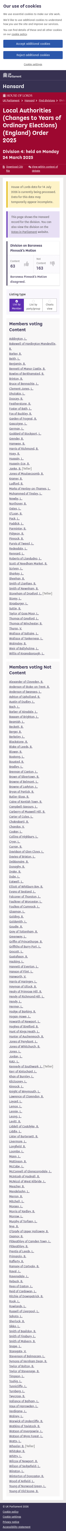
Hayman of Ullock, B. (23, 986)
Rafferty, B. (16, 1261)
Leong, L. (15, 1116)
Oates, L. (15, 508)
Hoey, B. (14, 453)
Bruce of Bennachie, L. (24, 383)
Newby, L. (15, 498)
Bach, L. (14, 707)
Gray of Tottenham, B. (23, 931)
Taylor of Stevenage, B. (24, 1371)
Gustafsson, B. (18, 956)
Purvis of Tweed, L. (21, 543)
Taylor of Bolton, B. (21, 1366)
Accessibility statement (16, 1527)
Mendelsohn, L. (19, 1191)
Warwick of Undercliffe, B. (26, 1421)
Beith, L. (14, 358)
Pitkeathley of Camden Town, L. (30, 1241)
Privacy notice (11, 1522)
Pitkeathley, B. (18, 1246)
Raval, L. (15, 1271)
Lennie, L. (15, 1111)
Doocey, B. (16, 398)
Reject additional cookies (33, 55)
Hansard (13, 86)
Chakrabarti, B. (19, 821)
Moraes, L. (16, 1206)
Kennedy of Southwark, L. (26, 1066)
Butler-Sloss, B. (19, 796)
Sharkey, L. (16, 573)
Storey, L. (15, 598)
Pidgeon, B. (16, 533)
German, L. (16, 428)
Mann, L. (15, 1156)
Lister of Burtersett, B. (23, 1136)
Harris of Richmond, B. (23, 448)
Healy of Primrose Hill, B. (25, 991)
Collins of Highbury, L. (23, 836)
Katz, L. (14, 1061)
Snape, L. (15, 1346)
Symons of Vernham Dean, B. (28, 1361)
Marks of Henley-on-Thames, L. (29, 488)
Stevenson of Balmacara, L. (27, 1356)
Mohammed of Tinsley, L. (25, 493)
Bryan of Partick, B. (21, 791)
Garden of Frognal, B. (23, 418)
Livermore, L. (18, 1141)
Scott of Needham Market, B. (28, 563)
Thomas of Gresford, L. (24, 618)
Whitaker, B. (17, 1451)
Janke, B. (15, 468)
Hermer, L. (16, 1006)
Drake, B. (15, 871)
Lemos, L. (15, 1106)
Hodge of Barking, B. (22, 1011)
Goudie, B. (16, 926)
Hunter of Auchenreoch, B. (26, 1036)
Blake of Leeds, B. (20, 746)
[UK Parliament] (12, 75)
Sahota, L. (16, 1316)
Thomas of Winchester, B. (25, 623)
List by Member (16, 306)
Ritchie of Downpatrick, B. (26, 1296)
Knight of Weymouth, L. (24, 1091)
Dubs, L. (14, 876)
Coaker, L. (15, 831)
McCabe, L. (16, 1166)
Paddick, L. (16, 523)
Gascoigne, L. (18, 423)
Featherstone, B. (20, 403)
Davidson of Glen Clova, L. (26, 851)
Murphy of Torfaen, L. (23, 1221)
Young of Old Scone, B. (23, 1491)
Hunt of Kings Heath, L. (24, 1031)
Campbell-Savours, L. (23, 806)
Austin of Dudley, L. (22, 702)
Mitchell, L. (16, 1201)
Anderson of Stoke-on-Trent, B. (29, 687)
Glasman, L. (17, 911)
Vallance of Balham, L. (24, 1401)
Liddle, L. (15, 1131)
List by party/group (33, 306)
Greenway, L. (17, 936)
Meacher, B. (17, 1186)
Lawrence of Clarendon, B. (26, 1096)
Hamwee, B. (17, 443)
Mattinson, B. (18, 1161)
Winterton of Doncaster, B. (26, 1476)
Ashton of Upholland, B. (24, 697)
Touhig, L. (15, 1381)
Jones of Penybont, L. (23, 1041)
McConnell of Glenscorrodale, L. (30, 1171)
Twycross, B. (17, 1396)
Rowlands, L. (17, 1306)
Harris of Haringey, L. (23, 981)
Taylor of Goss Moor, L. (24, 613)
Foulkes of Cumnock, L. (24, 906)
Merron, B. (16, 1196)
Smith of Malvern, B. (22, 1341)
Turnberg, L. (17, 1391)
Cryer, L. (14, 841)
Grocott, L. (16, 951)
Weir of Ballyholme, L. (24, 648)
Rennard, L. (16, 553)
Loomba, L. (16, 1151)
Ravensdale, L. (19, 1276)
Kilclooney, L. (18, 1081)
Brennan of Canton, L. (23, 771)
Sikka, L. (14, 1326)
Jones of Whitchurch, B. (24, 1046)
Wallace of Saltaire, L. (23, 633)
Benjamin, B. (17, 363)
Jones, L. (15, 1051)
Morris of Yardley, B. (22, 1211)
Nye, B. (14, 1226)
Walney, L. (16, 1416)
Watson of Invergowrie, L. (26, 1431)
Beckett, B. (16, 726)
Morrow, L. (16, 1216)
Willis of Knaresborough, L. (26, 653)
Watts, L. (15, 1441)
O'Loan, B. (15, 513)
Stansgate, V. (17, 1351)
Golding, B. (16, 916)
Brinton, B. (16, 378)
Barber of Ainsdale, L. (23, 712)
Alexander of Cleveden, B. (26, 682)
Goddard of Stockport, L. (25, 433)
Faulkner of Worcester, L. (25, 901)
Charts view (50, 306)
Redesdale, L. (18, 548)
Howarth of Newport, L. (24, 1021)
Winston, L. (16, 1471)
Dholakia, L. (17, 393)
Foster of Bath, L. (20, 408)
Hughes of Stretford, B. (23, 1026)
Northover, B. (18, 503)
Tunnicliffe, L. (18, 1386)
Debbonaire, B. (19, 861)
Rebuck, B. (16, 1281)
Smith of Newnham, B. (23, 588)
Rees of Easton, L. (21, 1286)
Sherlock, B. (17, 1321)
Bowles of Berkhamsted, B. (26, 373)
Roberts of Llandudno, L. (25, 558)
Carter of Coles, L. (21, 816)
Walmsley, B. (17, 643)
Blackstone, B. (18, 741)
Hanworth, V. (17, 976)
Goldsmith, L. (18, 921)
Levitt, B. (15, 1121)
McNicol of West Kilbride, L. (27, 1181)
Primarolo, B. (17, 1256)
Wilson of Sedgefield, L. (24, 1466)
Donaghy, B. (17, 866)
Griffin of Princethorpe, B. (26, 941)
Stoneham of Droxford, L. (25, 593)
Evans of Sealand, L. (22, 891)
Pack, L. (14, 518)
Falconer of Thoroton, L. (25, 896)
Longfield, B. (17, 1146)
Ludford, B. (16, 483)
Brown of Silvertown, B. (24, 776)
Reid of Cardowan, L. (22, 1291)
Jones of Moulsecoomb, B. (26, 473)
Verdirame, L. (18, 1411)
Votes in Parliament (24, 232)
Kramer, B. (16, 478)
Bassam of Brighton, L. (24, 717)
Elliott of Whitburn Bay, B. (26, 886)
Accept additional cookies (33, 44)
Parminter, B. (17, 528)
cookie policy (19, 34)
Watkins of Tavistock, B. (24, 1426)
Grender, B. (16, 438)
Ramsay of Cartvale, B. (24, 1266)
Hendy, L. (15, 1001)
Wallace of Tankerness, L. (26, 638)
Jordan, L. (15, 1056)
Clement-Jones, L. (21, 388)
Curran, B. (15, 846)
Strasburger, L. (18, 603)
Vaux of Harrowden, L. (23, 1406)
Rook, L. (14, 1301)
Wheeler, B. (16, 1446)
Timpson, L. (16, 1376)
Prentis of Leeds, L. (21, 1251)
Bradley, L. (16, 766)
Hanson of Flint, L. (21, 971)
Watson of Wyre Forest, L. (26, 1436)
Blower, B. (15, 751)
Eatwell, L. (16, 881)
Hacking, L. (16, 961)
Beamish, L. (17, 721)
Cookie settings (33, 64)
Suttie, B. (15, 608)
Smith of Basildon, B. (22, 1331)
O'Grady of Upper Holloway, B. (29, 1231)
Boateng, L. (16, 756)
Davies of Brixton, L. (22, 856)
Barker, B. (15, 353)
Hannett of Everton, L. (23, 966)
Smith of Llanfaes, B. (22, 583)
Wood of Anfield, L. (21, 1481)
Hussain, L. (16, 458)
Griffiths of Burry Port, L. (25, 946)
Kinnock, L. (16, 1086)
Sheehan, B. (17, 578)
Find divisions (47, 100)
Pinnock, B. (16, 538)
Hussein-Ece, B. (19, 463)
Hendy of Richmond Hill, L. (26, 996)
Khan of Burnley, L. (21, 1076)
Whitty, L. (15, 1456)
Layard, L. (15, 1101)
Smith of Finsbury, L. (22, 1336)
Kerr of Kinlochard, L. (23, 1071)
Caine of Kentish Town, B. (25, 801)
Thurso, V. (15, 628)
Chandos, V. (17, 826)
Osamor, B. (16, 1236)
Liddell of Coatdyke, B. (24, 1126)
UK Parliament (11, 100)
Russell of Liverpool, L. (24, 1311)
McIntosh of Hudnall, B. (24, 1176)
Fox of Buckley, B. (20, 413)
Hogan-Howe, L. (20, 1016)
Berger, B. (15, 731)
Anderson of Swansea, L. (25, 692)
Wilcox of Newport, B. (23, 1461)
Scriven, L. (16, 568)
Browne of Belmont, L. (23, 781)
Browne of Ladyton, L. (23, 786)
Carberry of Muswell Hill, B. (27, 811)
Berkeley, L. (17, 736)
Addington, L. (18, 338)
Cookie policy (11, 1511)
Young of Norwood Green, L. (27, 1486)
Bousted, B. (16, 761)
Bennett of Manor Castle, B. (27, 368)
